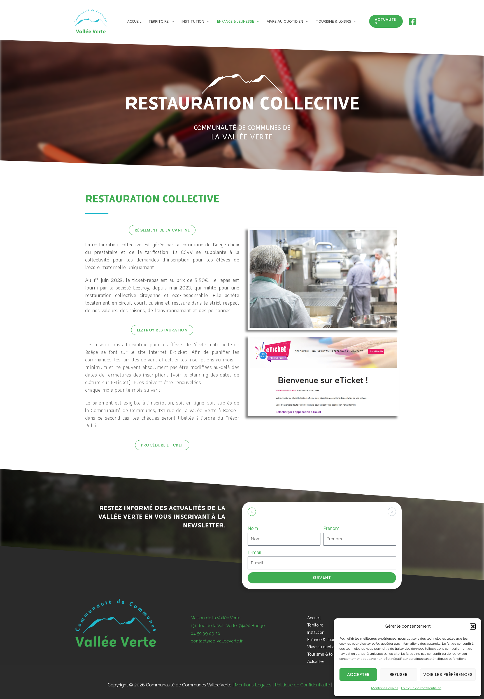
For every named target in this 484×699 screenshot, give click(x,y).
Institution (193, 21)
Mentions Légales (384, 688)
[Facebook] (413, 21)
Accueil (314, 618)
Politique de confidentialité (421, 688)
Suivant (322, 578)
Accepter (358, 674)
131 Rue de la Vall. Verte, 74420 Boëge (228, 625)
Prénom (331, 528)
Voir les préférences (448, 674)
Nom (253, 528)
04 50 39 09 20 (205, 633)
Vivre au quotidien (285, 21)
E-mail (254, 552)
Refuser (399, 674)
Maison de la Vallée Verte (215, 617)
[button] (473, 626)
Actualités (316, 661)
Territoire (158, 21)
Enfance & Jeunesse (235, 21)
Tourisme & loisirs (333, 21)
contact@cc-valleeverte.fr (217, 641)
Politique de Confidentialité (302, 685)
